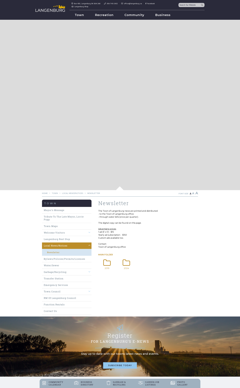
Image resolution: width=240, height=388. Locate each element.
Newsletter (93, 193)
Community (56, 383)
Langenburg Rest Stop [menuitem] (57, 239)
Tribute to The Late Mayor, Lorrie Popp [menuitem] (64, 218)
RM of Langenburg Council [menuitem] (60, 298)
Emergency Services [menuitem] (56, 285)
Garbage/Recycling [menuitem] (55, 272)
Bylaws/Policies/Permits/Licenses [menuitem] (64, 259)
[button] (89, 233)
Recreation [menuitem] (104, 15)
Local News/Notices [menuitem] (55, 245)
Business (87, 383)
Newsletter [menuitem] (53, 252)
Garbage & (119, 383)
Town (55, 193)
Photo (182, 383)
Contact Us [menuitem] (50, 311)
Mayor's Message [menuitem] (54, 210)
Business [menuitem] (162, 15)
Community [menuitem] (134, 15)
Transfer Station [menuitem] (54, 278)
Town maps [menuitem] (51, 226)
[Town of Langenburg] (50, 8)
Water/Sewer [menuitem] (51, 265)
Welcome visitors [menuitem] (54, 232)
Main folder (105, 255)
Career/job (152, 383)
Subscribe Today (120, 365)
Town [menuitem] (79, 15)
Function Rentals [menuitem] (54, 304)
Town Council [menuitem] (52, 291)
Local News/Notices (72, 193)
